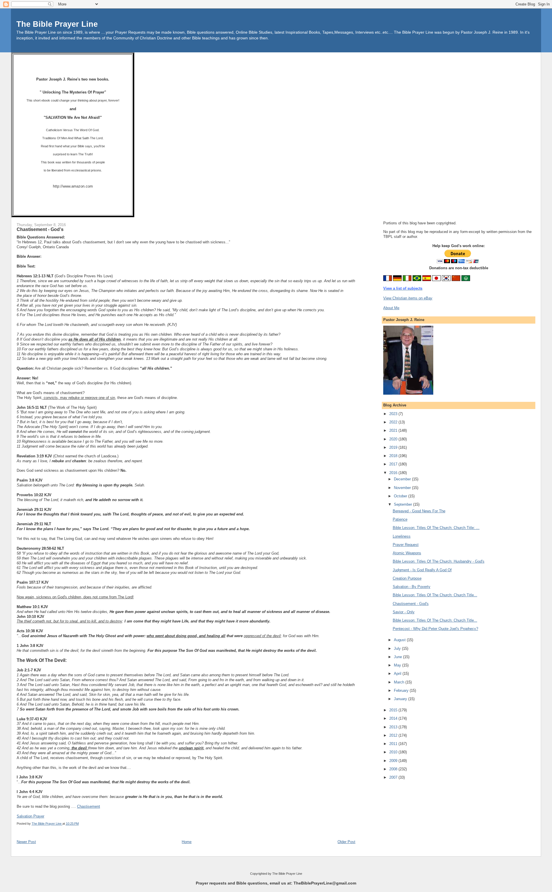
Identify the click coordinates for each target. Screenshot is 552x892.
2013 (393, 727)
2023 (393, 414)
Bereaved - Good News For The (419, 511)
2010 (393, 752)
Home (186, 842)
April (398, 673)
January (401, 699)
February (402, 690)
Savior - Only (404, 612)
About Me (391, 308)
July (398, 648)
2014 (393, 718)
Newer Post (26, 842)
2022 (393, 422)
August (400, 640)
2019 (393, 447)
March (399, 682)
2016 (393, 473)
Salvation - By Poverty (411, 587)
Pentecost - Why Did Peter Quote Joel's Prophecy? (435, 628)
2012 (393, 735)
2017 (393, 464)
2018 (393, 456)
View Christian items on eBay (407, 298)
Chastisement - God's (411, 603)
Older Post (346, 842)
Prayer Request (406, 545)
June (398, 657)
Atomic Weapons (407, 553)
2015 (393, 710)
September (403, 504)
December (403, 479)
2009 (393, 761)
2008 (393, 769)
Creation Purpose (407, 578)
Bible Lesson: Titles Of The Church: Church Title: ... (436, 528)
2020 (393, 439)
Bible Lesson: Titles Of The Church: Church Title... (435, 595)
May (398, 665)
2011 (393, 744)
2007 (393, 777)
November (403, 488)
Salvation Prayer (30, 816)
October (401, 496)
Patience (400, 519)
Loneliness (402, 536)
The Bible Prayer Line (57, 24)
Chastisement (88, 806)
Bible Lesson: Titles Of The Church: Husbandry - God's (438, 561)
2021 (393, 430)
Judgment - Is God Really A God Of (422, 570)
